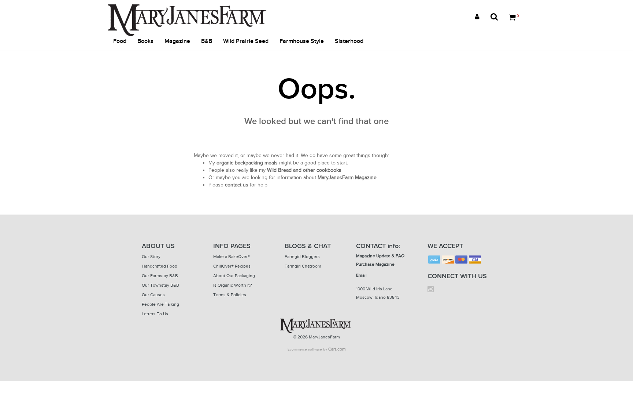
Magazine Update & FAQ (380, 255)
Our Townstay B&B (160, 285)
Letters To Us (155, 313)
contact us (236, 185)
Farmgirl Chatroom (303, 266)
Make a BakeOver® (231, 256)
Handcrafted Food (159, 266)
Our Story (151, 256)
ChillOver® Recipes (232, 266)
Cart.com (337, 349)
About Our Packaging (234, 275)
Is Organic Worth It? (232, 285)
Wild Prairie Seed (246, 41)
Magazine (177, 41)
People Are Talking (160, 304)
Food (119, 41)
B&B (206, 41)
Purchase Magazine (375, 264)
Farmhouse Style (302, 41)
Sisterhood (349, 41)
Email (361, 275)
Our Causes (153, 294)
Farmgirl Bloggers (302, 256)
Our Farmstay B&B (160, 275)
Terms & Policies (229, 294)
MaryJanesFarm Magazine (347, 177)
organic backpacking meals (247, 163)
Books (145, 41)
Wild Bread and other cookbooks (304, 170)
